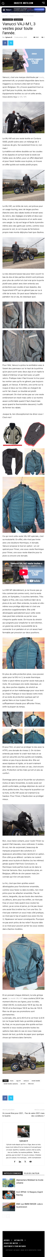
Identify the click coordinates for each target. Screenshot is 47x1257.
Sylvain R (8, 37)
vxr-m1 (23, 1084)
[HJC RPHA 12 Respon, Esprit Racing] (9, 1195)
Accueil (5, 16)
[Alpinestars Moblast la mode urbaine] (9, 1183)
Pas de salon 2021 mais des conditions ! (34, 1114)
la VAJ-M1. (22, 97)
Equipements (14, 16)
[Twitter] (10, 42)
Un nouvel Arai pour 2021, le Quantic (13, 1114)
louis (11, 1081)
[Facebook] (5, 42)
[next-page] (8, 1216)
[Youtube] (31, 1161)
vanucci (26, 1081)
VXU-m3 (30, 1084)
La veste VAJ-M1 (15, 998)
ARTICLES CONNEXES (12, 1173)
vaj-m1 (18, 1081)
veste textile (36, 1081)
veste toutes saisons (11, 1084)
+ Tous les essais (27, 16)
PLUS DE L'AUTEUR (31, 1173)
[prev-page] (4, 1216)
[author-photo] (24, 1137)
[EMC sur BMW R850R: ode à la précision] (9, 1207)
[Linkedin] (21, 1161)
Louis (41, 77)
